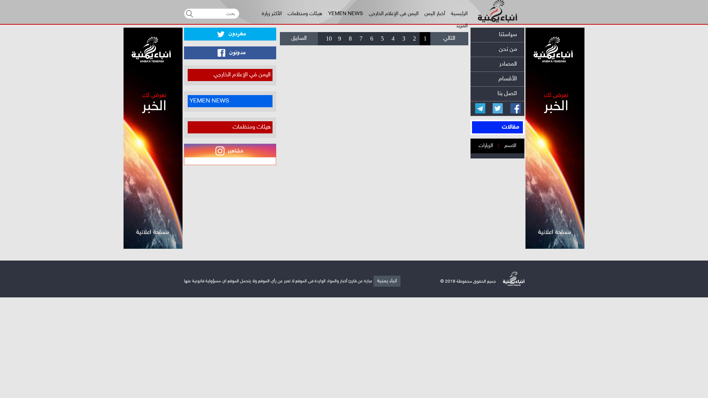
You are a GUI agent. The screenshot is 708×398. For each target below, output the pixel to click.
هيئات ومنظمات (305, 14)
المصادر (508, 64)
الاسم (510, 146)
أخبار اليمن (434, 14)
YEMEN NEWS (345, 14)
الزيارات (486, 146)
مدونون (237, 52)
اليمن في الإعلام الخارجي (394, 14)
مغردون (236, 34)
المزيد (462, 26)
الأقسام (508, 79)
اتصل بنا (507, 93)
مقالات (510, 127)
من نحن (508, 49)
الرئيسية (459, 14)
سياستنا (508, 34)
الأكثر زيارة (272, 14)
